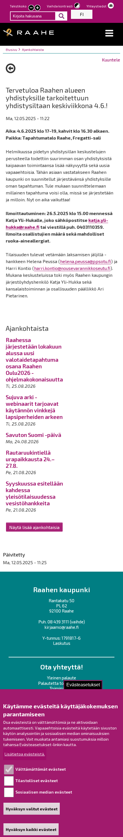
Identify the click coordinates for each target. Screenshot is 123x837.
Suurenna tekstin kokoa (37, 8)
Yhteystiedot (96, 6)
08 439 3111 (58, 621)
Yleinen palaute (61, 677)
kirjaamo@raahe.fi (62, 627)
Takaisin (10, 70)
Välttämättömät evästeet (40, 769)
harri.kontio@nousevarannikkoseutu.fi (72, 268)
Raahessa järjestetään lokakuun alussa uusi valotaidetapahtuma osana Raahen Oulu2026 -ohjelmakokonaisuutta (34, 360)
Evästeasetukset (83, 684)
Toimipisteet (61, 688)
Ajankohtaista (33, 49)
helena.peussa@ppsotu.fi (85, 261)
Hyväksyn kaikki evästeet (31, 829)
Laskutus (61, 643)
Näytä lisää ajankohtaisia (34, 527)
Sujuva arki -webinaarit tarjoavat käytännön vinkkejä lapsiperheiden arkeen (34, 407)
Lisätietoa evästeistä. (25, 753)
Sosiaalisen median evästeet (43, 792)
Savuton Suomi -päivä (33, 435)
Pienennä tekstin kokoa (31, 8)
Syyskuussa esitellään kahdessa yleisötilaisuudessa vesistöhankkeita (34, 493)
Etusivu (11, 49)
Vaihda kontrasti (60, 6)
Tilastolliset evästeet (36, 780)
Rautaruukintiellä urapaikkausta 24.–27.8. (30, 459)
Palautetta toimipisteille (61, 683)
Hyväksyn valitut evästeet (31, 808)
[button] (109, 33)
